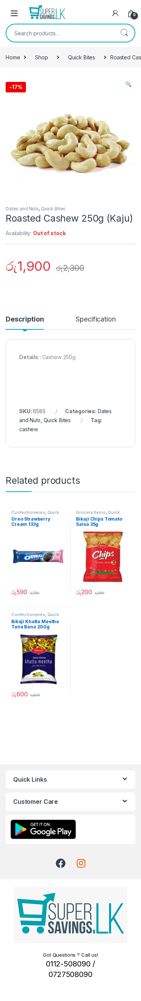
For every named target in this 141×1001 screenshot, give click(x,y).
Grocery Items (90, 512)
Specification (95, 319)
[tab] (25, 322)
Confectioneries (28, 512)
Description (25, 319)
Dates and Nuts (22, 208)
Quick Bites (81, 57)
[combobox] (60, 33)
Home (13, 57)
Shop (41, 57)
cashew (28, 429)
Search (124, 33)
